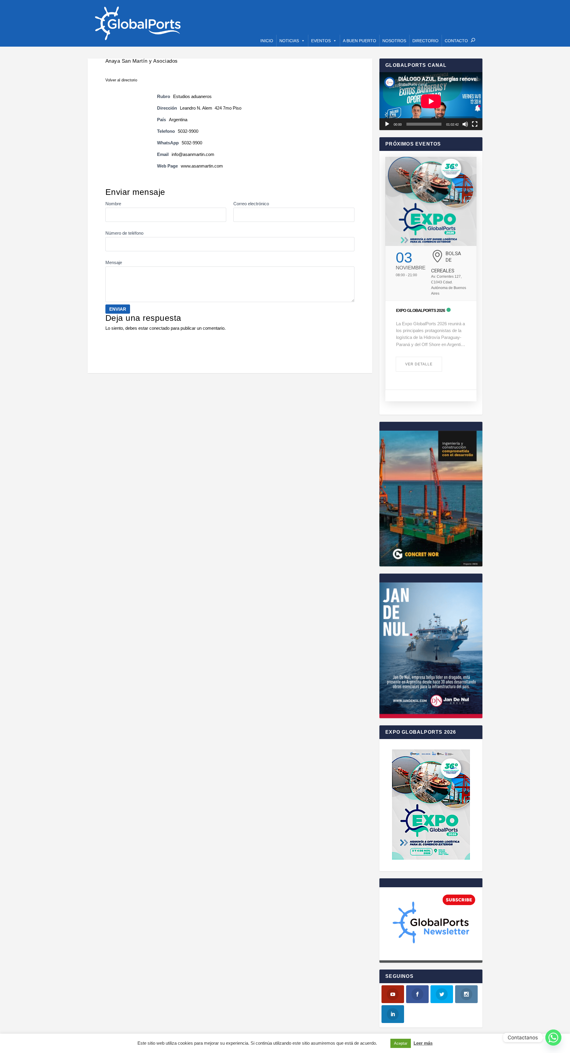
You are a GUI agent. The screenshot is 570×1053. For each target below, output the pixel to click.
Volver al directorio (121, 80)
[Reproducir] (387, 124)
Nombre (113, 203)
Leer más (423, 1043)
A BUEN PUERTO (359, 40)
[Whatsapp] (553, 1038)
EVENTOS (321, 40)
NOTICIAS (289, 40)
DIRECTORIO (425, 40)
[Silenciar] (465, 124)
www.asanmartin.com (202, 165)
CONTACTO (456, 40)
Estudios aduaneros (192, 96)
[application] (430, 101)
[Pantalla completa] (475, 124)
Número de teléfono (124, 233)
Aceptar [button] (400, 1043)
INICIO (266, 40)
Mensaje (113, 262)
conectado (159, 328)
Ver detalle (419, 364)
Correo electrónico (251, 203)
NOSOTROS (394, 40)
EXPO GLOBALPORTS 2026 (420, 310)
